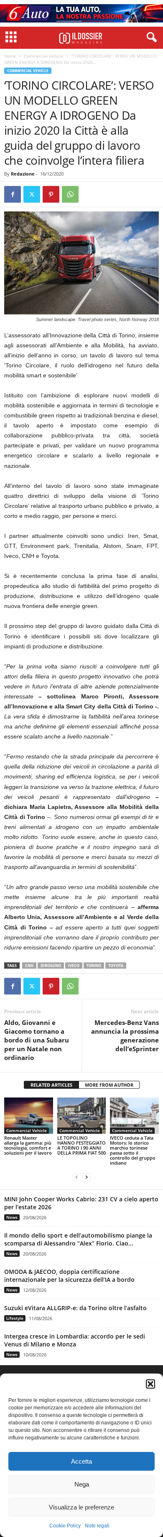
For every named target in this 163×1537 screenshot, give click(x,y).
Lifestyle (14, 1318)
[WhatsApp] (70, 194)
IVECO (73, 965)
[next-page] (86, 1177)
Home (10, 56)
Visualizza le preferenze (81, 1507)
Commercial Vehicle (44, 56)
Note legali (97, 1526)
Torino (94, 965)
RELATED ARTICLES (51, 1085)
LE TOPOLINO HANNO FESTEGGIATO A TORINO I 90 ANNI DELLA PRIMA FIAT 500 (81, 1145)
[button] (150, 1384)
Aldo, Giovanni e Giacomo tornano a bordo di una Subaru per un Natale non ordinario (36, 1040)
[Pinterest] (51, 194)
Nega (81, 1484)
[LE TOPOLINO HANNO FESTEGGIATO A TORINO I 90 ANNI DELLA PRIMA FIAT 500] (81, 1115)
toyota (115, 965)
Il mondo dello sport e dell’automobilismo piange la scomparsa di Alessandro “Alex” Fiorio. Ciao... (78, 1239)
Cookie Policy (65, 1526)
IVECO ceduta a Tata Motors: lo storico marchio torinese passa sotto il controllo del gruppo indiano (132, 1150)
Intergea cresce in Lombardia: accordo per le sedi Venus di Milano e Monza (74, 1340)
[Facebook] (12, 194)
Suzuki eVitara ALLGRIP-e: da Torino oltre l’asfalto (75, 1308)
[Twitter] (31, 194)
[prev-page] (76, 1177)
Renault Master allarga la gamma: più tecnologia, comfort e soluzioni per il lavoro (28, 1145)
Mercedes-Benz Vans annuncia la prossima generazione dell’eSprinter (125, 1035)
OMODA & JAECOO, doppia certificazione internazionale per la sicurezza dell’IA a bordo (69, 1275)
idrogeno (51, 965)
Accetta (81, 1461)
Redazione (23, 174)
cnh (29, 965)
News (12, 1217)
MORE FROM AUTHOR (109, 1085)
